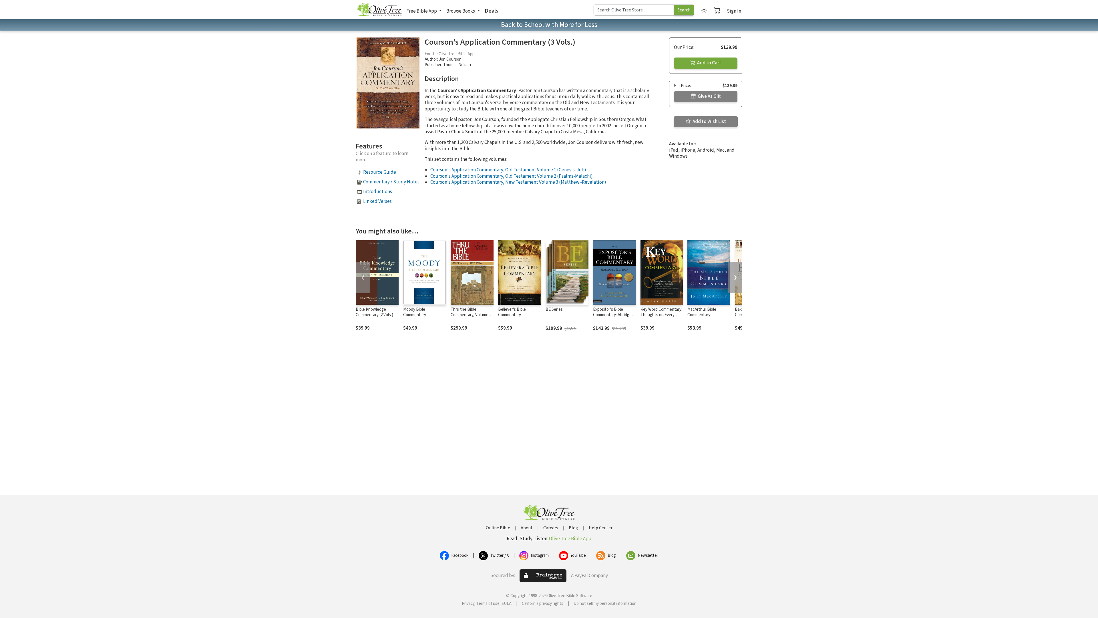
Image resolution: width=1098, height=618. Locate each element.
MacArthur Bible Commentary (701, 312)
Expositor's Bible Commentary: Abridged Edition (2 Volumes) (613, 314)
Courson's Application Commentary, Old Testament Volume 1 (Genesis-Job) (508, 170)
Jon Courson (450, 59)
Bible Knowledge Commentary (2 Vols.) (374, 312)
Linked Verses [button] (377, 201)
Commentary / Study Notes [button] (391, 182)
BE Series (554, 309)
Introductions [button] (377, 191)
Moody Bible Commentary (414, 312)
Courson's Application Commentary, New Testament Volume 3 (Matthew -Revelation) (518, 182)
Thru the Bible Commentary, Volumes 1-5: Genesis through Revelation (470, 317)
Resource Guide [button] (379, 172)
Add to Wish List (709, 121)
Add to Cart (708, 63)
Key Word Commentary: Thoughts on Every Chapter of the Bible (661, 314)
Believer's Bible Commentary (512, 312)
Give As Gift (709, 96)
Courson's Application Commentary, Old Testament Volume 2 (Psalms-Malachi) (511, 176)
